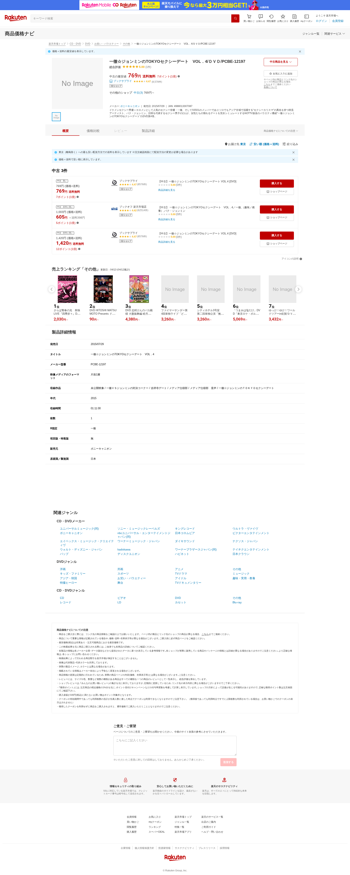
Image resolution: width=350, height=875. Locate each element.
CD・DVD (75, 43)
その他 (126, 43)
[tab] (65, 131)
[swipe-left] (51, 289)
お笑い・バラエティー (106, 43)
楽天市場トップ (57, 43)
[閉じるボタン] (301, 51)
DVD (87, 43)
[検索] (235, 18)
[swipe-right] (298, 289)
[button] (260, 18)
